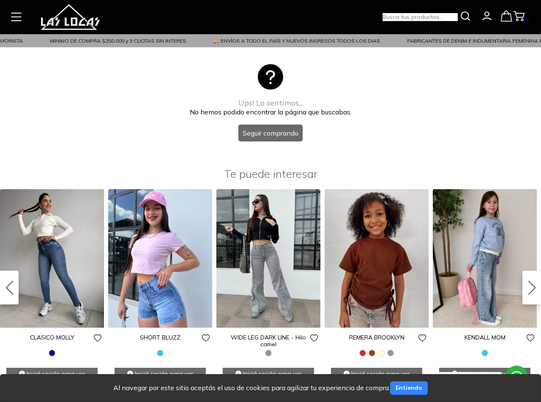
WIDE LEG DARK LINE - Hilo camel (268, 341)
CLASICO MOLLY (52, 337)
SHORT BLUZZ (160, 337)
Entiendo (409, 387)
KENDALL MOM (484, 337)
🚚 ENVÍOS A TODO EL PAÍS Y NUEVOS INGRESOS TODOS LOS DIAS (292, 41)
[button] (531, 287)
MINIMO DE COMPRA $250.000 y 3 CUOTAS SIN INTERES (114, 41)
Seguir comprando (270, 133)
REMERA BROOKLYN (376, 337)
